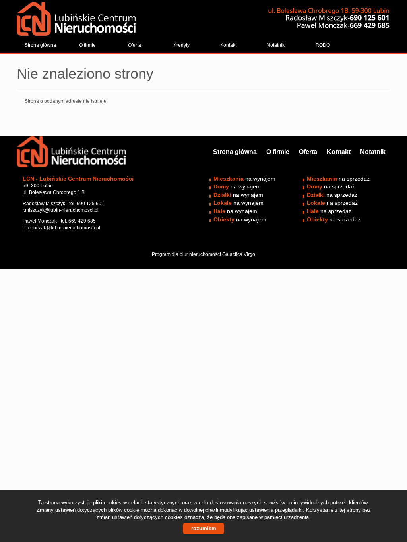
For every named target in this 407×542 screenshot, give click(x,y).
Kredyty (181, 45)
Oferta (134, 45)
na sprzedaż (338, 178)
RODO (323, 45)
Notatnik (276, 45)
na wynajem (244, 178)
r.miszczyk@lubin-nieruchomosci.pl (61, 210)
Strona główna (40, 45)
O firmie (87, 45)
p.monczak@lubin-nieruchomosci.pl (61, 228)
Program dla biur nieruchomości (187, 254)
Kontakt (228, 45)
